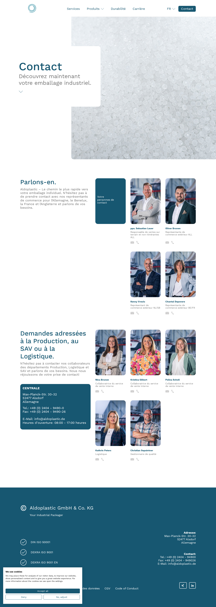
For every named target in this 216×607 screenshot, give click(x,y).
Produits (94, 9)
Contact (187, 9)
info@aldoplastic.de (49, 419)
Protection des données (84, 588)
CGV (107, 588)
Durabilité (118, 9)
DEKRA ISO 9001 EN (44, 562)
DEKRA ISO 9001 (42, 552)
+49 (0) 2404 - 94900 (181, 557)
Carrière (139, 9)
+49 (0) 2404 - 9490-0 (47, 408)
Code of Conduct (127, 588)
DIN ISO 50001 (40, 542)
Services (73, 9)
